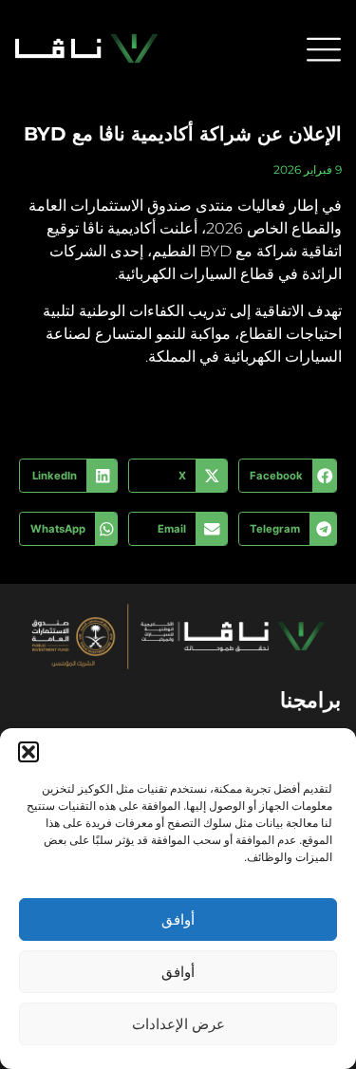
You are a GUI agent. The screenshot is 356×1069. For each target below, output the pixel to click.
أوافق (178, 919)
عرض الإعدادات (178, 1024)
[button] (28, 751)
